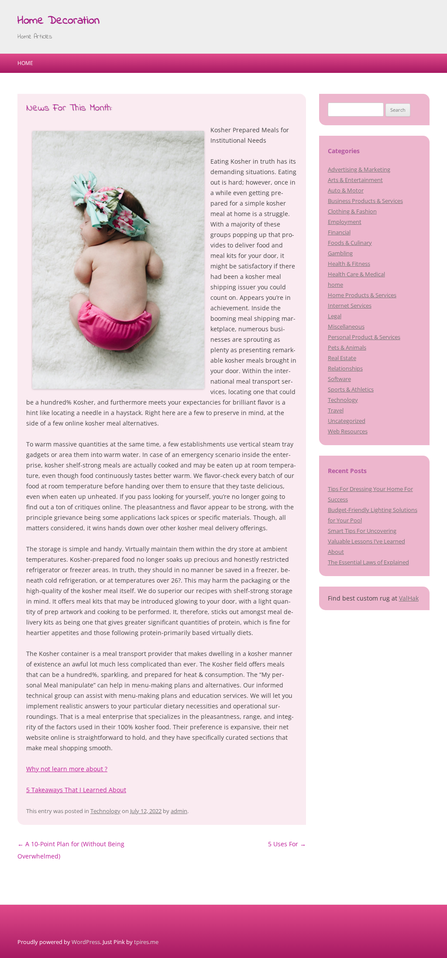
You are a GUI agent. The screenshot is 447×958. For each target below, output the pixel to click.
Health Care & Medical (356, 274)
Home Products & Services (362, 295)
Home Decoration (58, 21)
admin (179, 811)
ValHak (409, 598)
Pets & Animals (347, 347)
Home (25, 63)
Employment (344, 222)
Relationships (345, 368)
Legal (334, 316)
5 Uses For (287, 844)
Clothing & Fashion (352, 211)
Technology (105, 811)
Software (339, 379)
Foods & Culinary (350, 243)
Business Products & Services (365, 201)
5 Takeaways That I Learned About (76, 790)
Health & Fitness (349, 264)
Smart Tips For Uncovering (362, 531)
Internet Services (349, 305)
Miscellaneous (346, 326)
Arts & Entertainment (355, 180)
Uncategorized (346, 421)
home (335, 284)
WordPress (86, 942)
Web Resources (348, 431)
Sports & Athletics (351, 389)
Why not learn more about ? (66, 769)
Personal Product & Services (364, 337)
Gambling (340, 253)
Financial (339, 232)
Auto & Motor (346, 190)
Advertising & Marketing (359, 169)
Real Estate (342, 358)
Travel (336, 410)
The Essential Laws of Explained (368, 562)
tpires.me (146, 942)
